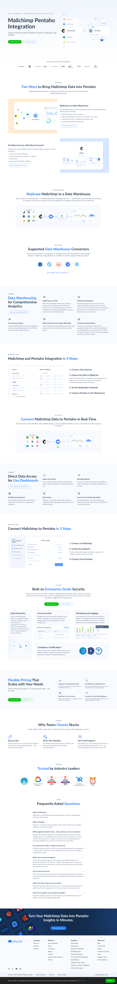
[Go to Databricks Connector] (58, 264)
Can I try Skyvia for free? (41, 871)
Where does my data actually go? (44, 857)
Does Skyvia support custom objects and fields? (49, 893)
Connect (50, 954)
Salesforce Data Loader (78, 962)
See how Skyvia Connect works (18, 165)
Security (51, 974)
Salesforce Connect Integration (80, 965)
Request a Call (99, 2)
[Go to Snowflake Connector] (76, 264)
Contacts (36, 946)
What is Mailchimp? (39, 812)
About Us (36, 943)
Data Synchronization (77, 948)
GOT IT (110, 980)
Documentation (102, 960)
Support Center (102, 957)
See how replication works (69, 125)
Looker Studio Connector (55, 957)
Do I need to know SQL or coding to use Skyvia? (49, 846)
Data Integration (17, 13)
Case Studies (101, 946)
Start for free (27, 699)
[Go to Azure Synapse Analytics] (49, 264)
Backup (50, 951)
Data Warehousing (76, 954)
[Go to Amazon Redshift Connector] (40, 264)
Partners (36, 948)
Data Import (74, 943)
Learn (99, 954)
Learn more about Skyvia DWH (18, 312)
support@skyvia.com (101, 974)
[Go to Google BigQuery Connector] (67, 264)
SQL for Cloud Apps (77, 968)
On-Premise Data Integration (79, 957)
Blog (99, 943)
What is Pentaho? (39, 822)
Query (50, 946)
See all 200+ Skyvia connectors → (58, 273)
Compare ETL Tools (103, 951)
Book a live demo (29, 41)
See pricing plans (14, 699)
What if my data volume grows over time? (47, 883)
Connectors (51, 948)
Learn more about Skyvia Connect (19, 486)
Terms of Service (41, 974)
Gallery (100, 948)
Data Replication (76, 951)
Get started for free (15, 41)
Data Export (74, 946)
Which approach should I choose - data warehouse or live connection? (56, 832)
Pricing (50, 960)
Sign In (108, 2)
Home (9, 13)
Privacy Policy (62, 974)
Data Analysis (75, 960)
